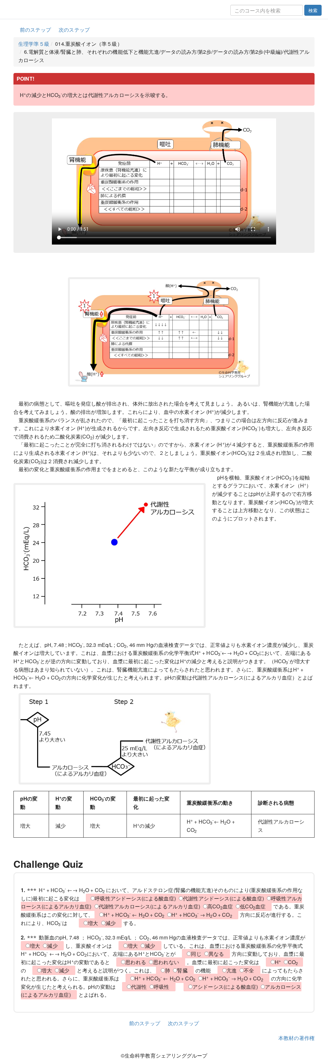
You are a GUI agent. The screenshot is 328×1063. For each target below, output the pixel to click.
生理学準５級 (33, 43)
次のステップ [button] (74, 29)
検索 (312, 10)
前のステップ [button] (35, 29)
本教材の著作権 (296, 1038)
